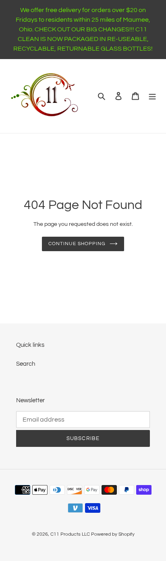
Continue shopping (77, 243)
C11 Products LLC (70, 534)
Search (25, 364)
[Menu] (152, 96)
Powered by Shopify (113, 534)
